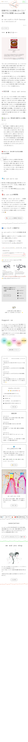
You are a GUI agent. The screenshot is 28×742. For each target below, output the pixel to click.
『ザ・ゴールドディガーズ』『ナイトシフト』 (12, 396)
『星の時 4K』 (7, 398)
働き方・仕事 (20, 459)
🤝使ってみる (14, 465)
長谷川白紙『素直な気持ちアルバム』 (11, 393)
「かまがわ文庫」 (13, 183)
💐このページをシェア (5, 1)
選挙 (4, 459)
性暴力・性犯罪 (9, 459)
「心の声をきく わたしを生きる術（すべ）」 (13, 401)
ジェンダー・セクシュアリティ (8, 461)
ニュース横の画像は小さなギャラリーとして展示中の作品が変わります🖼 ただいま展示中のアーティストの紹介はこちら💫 (14, 380)
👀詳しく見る (14, 505)
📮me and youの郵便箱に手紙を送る (14, 218)
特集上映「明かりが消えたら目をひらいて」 (13, 403)
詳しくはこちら (23, 330)
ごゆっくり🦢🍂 (4, 517)
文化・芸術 (15, 459)
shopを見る (14, 579)
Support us (7, 320)
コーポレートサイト (16, 243)
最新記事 (14, 413)
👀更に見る (14, 407)
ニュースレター (5, 28)
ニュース (5, 358)
